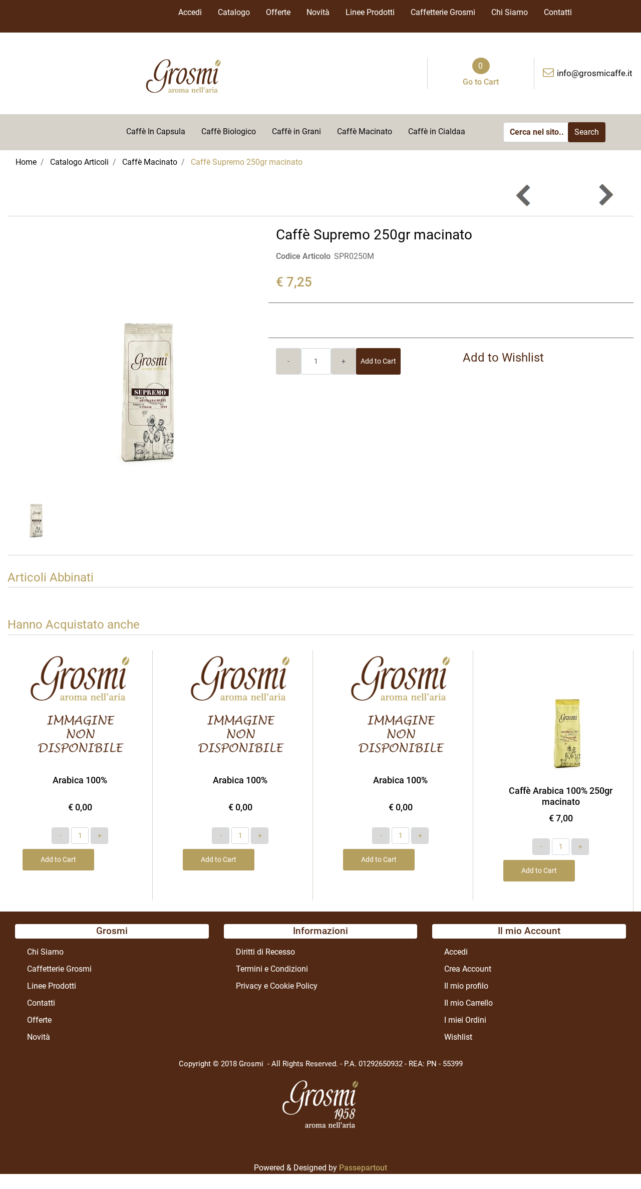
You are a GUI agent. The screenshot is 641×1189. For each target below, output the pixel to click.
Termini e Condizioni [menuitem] (272, 969)
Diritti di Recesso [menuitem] (265, 952)
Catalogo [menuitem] (234, 12)
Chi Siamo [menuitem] (509, 12)
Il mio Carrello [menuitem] (468, 1003)
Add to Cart (378, 361)
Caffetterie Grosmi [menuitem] (443, 12)
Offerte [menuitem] (278, 12)
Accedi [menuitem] (190, 12)
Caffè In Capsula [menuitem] (155, 131)
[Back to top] (613, 1161)
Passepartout (363, 1167)
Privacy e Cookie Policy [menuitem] (276, 986)
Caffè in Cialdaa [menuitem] (436, 131)
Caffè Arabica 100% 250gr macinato (560, 796)
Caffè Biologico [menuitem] (228, 131)
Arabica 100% (80, 780)
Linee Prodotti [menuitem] (370, 12)
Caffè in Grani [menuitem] (296, 131)
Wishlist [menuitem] (458, 1037)
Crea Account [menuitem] (467, 969)
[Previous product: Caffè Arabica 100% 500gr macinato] (524, 195)
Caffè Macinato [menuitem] (364, 131)
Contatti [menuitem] (558, 12)
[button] (586, 132)
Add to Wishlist (503, 358)
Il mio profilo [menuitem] (466, 986)
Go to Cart (481, 82)
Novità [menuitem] (318, 12)
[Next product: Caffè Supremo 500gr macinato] (605, 195)
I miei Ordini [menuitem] (465, 1020)
